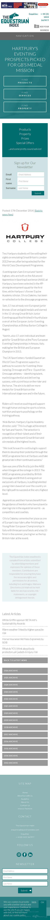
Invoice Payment (25, 808)
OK (42, 902)
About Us (25, 802)
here (34, 901)
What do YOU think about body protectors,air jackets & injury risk (20, 650)
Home (25, 792)
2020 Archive (11, 713)
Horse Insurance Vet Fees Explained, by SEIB (23, 641)
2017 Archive (11, 734)
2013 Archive (11, 763)
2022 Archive (11, 699)
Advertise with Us (25, 795)
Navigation (25, 35)
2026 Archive (11, 671)
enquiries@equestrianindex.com (25, 829)
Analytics (25, 799)
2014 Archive (11, 756)
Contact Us (25, 805)
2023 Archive (11, 692)
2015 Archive (11, 749)
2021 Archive (11, 706)
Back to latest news (15, 660)
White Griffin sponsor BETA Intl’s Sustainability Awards (19, 622)
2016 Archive (11, 741)
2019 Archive (11, 720)
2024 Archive (11, 685)
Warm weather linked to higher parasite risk (23, 631)
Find (25, 81)
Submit (38, 193)
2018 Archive (11, 727)
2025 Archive (11, 678)
